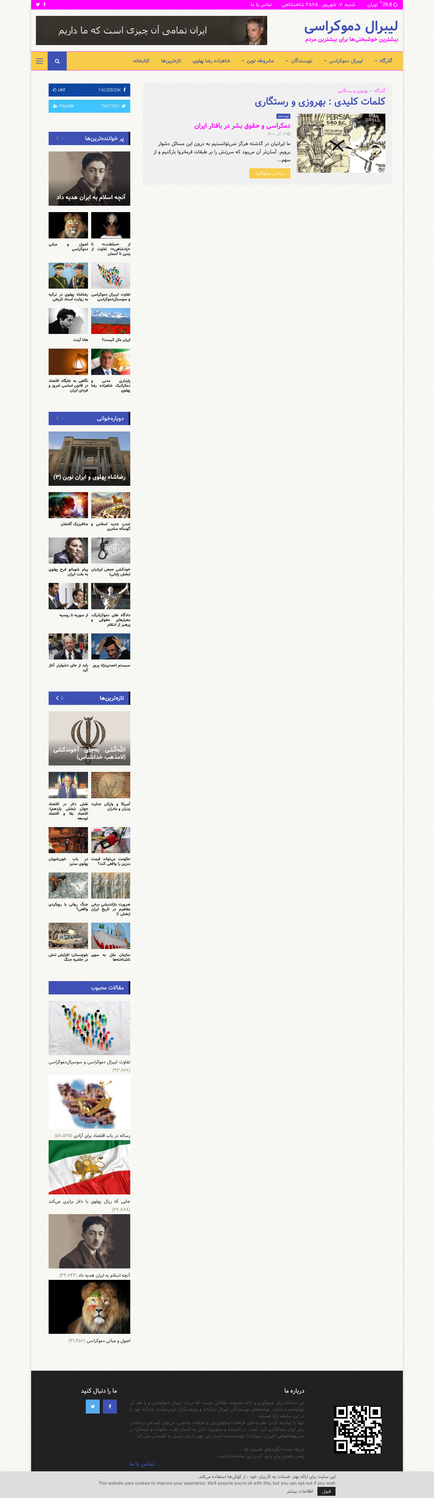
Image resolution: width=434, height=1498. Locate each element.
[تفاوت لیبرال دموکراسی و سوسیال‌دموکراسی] (111, 276)
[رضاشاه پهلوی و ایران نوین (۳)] (89, 458)
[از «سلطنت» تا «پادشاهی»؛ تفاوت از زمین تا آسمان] (111, 225)
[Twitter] (93, 1407)
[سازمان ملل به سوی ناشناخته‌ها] (111, 936)
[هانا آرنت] (68, 321)
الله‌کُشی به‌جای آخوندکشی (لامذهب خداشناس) (89, 753)
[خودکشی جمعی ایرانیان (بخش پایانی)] (111, 551)
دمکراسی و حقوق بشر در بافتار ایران (242, 125)
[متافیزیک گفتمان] (68, 505)
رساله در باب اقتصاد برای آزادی (102, 1136)
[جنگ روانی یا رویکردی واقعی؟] (68, 886)
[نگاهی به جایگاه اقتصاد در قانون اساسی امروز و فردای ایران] (68, 362)
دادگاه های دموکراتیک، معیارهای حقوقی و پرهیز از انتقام (111, 620)
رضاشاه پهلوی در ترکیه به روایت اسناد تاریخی (68, 296)
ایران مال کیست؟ (116, 340)
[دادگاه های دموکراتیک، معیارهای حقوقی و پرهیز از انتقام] (111, 596)
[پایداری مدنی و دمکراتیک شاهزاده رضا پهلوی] (111, 362)
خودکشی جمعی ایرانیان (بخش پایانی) (111, 571)
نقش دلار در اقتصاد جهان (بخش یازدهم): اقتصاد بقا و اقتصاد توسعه (68, 811)
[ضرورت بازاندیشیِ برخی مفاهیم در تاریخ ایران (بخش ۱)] (111, 886)
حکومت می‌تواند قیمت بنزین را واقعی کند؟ (111, 861)
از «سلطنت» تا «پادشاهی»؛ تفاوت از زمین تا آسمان (111, 249)
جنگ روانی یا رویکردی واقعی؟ (68, 906)
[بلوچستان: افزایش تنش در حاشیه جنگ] (68, 936)
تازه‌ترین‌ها (171, 61)
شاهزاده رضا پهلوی (211, 61)
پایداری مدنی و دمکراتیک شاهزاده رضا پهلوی (111, 385)
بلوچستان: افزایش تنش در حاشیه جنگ (68, 957)
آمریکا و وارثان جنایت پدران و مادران (111, 806)
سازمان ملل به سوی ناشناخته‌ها (111, 957)
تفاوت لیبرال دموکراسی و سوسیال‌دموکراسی (111, 296)
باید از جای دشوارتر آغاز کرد (68, 667)
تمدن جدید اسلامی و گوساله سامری (111, 526)
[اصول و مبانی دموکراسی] (68, 225)
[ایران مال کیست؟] (111, 321)
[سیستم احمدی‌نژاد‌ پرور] (111, 646)
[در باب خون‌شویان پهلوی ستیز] (68, 840)
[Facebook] (110, 1407)
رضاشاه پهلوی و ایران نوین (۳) (89, 477)
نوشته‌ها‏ (283, 116)
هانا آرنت (80, 340)
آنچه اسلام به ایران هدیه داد (91, 197)
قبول (326, 1491)
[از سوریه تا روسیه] (68, 596)
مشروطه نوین (260, 61)
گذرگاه (386, 61)
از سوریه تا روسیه (73, 615)
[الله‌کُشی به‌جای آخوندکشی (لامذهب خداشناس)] (89, 738)
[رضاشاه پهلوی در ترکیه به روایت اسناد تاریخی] (68, 276)
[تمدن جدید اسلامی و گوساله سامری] (111, 505)
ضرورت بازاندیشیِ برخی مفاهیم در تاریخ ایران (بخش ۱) (111, 909)
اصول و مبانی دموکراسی (68, 246)
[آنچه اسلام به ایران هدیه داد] (89, 178)
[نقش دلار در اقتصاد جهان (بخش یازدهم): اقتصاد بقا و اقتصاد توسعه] (68, 785)
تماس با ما (261, 5)
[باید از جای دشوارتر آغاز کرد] (68, 646)
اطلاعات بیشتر (300, 1491)
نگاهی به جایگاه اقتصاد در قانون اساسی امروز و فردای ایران (68, 385)
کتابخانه (141, 61)
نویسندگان (301, 61)
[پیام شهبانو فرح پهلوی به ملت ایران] (68, 551)
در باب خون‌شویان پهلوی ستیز (68, 861)
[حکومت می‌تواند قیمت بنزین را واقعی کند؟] (111, 840)
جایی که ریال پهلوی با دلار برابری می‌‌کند (89, 1201)
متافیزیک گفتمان (74, 524)
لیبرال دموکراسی (351, 26)
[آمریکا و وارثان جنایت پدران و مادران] (111, 785)
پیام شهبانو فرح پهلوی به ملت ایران (68, 571)
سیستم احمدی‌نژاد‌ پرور (111, 665)
